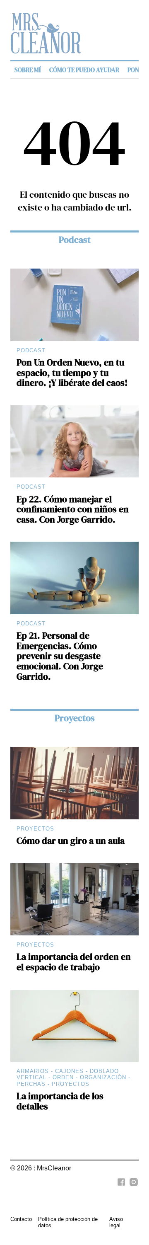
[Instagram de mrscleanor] (132, 1186)
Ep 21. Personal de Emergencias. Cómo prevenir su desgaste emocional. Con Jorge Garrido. (60, 656)
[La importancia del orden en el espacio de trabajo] (74, 899)
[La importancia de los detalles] (74, 1026)
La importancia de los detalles (60, 1101)
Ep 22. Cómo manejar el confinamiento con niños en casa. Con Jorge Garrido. (73, 509)
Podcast (75, 239)
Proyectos (75, 718)
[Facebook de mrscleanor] (120, 1186)
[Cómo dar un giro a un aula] (74, 783)
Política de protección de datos (68, 1222)
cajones (69, 1071)
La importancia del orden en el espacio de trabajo (74, 962)
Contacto (21, 1219)
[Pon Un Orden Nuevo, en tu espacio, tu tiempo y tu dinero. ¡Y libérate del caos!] (74, 305)
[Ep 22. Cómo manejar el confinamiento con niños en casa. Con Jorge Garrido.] (74, 441)
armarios (33, 1071)
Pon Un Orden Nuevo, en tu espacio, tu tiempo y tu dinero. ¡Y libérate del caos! (72, 372)
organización (103, 1077)
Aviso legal (116, 1222)
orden (63, 1077)
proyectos (70, 1084)
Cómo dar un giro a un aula (71, 840)
